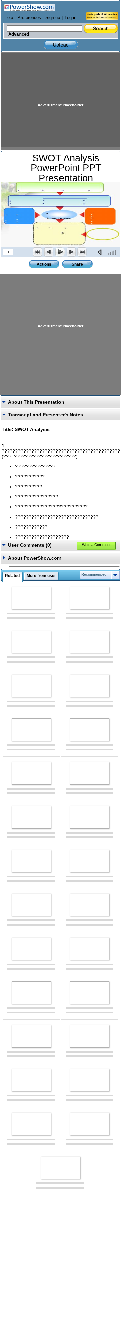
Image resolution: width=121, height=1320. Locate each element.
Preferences (29, 17)
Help (8, 17)
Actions (44, 264)
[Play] (60, 252)
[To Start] (38, 252)
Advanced (18, 34)
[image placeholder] (31, 598)
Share (77, 264)
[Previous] (49, 252)
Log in (70, 17)
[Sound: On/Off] (101, 252)
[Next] (71, 252)
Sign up (52, 17)
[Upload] (61, 45)
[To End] (82, 252)
